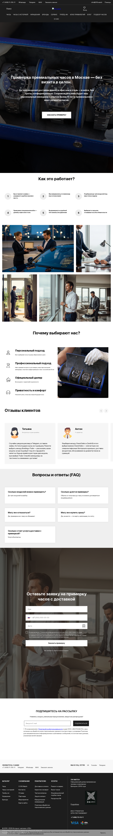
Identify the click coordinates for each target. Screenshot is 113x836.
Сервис (54, 14)
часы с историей (20, 14)
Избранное (84, 7)
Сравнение (89, 7)
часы (8, 14)
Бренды (45, 14)
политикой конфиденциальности (31, 833)
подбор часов (100, 14)
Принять (103, 833)
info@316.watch (97, 2)
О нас (56, 19)
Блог (89, 14)
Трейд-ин (64, 14)
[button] (56, 457)
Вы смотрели (93, 7)
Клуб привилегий (77, 14)
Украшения (35, 14)
